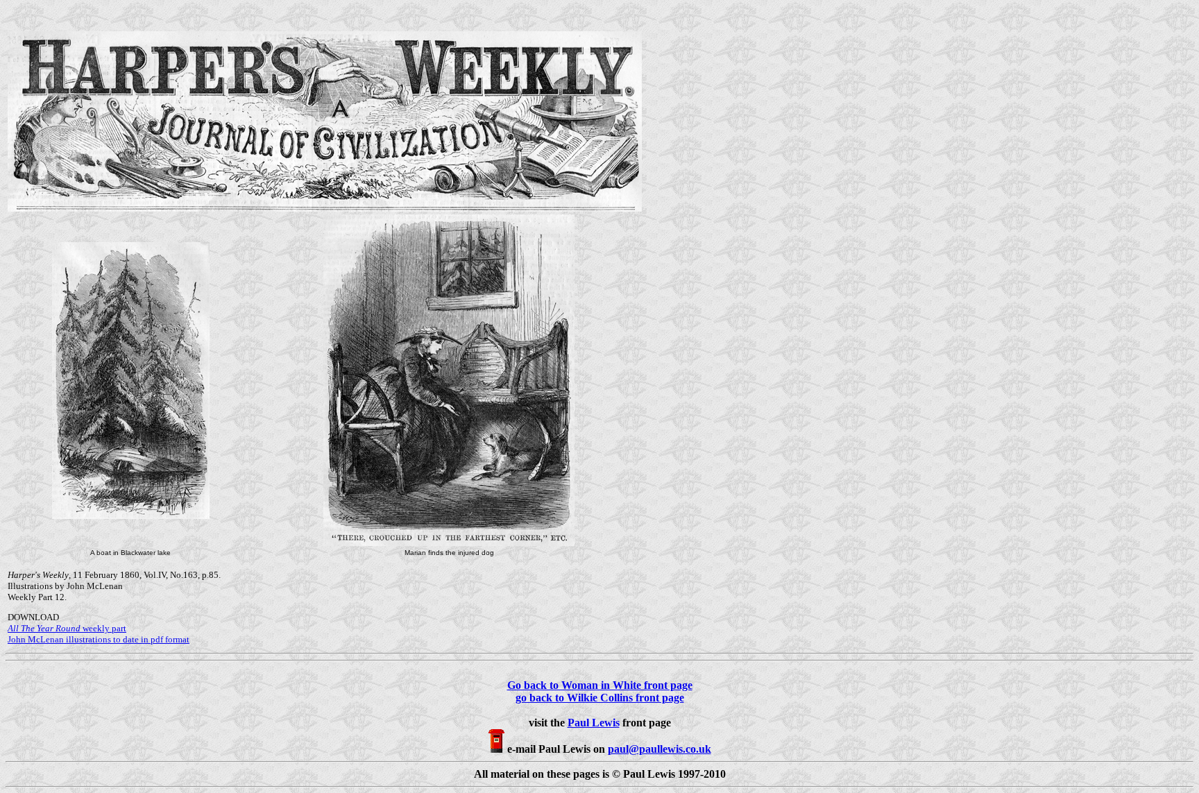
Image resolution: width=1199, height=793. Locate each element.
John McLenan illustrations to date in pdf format (98, 639)
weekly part (67, 628)
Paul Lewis (594, 722)
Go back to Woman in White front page (599, 685)
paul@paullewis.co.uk (659, 749)
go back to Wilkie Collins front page (600, 698)
